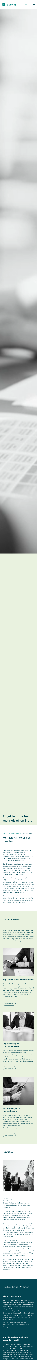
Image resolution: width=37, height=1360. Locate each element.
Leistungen (15, 833)
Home (5, 833)
